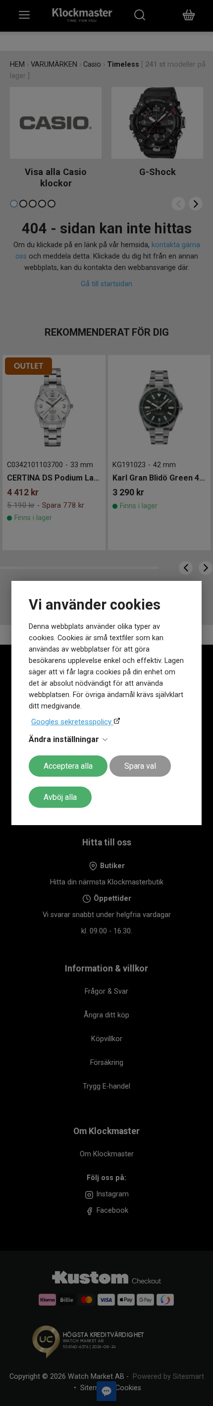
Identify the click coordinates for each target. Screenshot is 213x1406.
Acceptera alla (68, 766)
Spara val (140, 766)
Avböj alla (60, 797)
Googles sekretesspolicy (72, 721)
